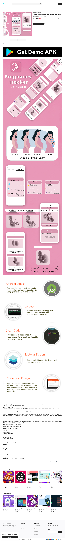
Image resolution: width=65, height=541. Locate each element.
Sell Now (60, 3)
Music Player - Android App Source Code (32, 508)
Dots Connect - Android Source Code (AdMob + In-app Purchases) (56, 508)
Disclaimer (35, 528)
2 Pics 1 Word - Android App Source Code (44, 508)
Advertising (36, 534)
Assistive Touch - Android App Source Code (8, 508)
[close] (17, 533)
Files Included (35, 20)
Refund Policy (36, 531)
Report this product (59, 461)
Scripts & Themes (36, 16)
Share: (34, 27)
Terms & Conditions (37, 525)
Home (21, 525)
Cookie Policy (15, 534)
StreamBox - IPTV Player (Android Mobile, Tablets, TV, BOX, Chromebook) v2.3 (20, 508)
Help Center (22, 528)
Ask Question (59, 18)
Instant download (37, 12)
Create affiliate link (52, 461)
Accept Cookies (10, 537)
